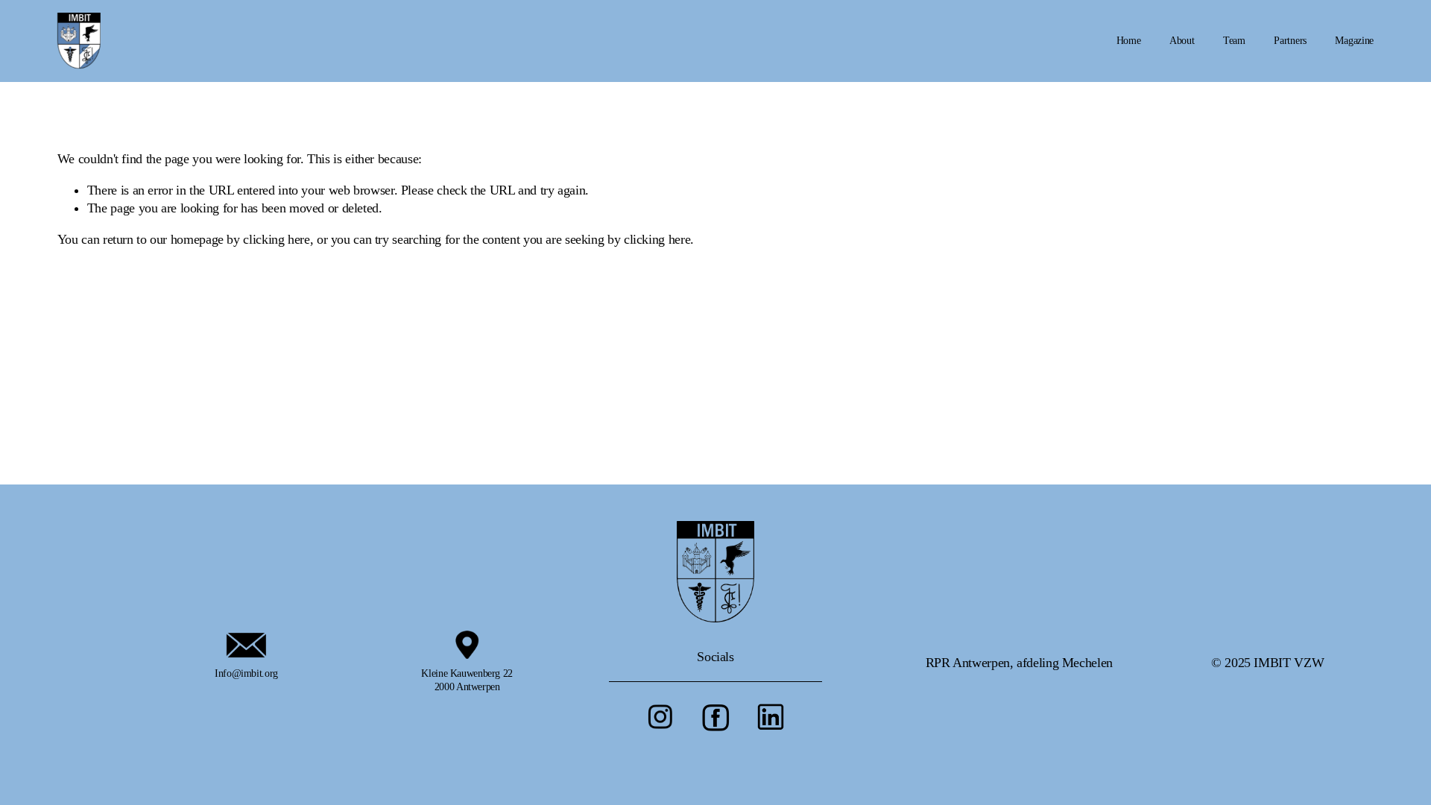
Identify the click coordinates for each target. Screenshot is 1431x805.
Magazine (1354, 40)
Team (1234, 40)
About (1182, 40)
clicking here (276, 239)
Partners (1290, 40)
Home (1128, 40)
